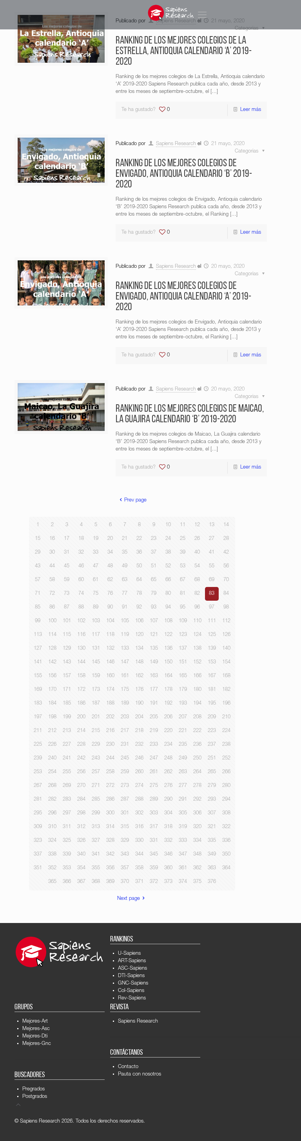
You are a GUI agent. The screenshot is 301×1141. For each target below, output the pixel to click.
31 (66, 552)
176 (139, 689)
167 (212, 676)
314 (110, 827)
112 (226, 621)
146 (110, 662)
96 (197, 607)
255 (67, 772)
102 (81, 621)
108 (168, 621)
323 (38, 840)
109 (183, 621)
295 (38, 813)
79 (153, 593)
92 (139, 607)
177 (154, 689)
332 (168, 840)
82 (197, 593)
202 (110, 717)
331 (154, 840)
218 (139, 731)
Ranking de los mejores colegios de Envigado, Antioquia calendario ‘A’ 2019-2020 (183, 297)
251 (212, 758)
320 (197, 827)
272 (110, 786)
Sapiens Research (176, 144)
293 (212, 799)
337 (38, 854)
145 (96, 662)
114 (52, 635)
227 (67, 744)
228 (81, 744)
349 (212, 854)
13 (211, 525)
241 (67, 758)
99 (37, 621)
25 (182, 538)
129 (67, 648)
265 (212, 772)
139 (212, 648)
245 (125, 758)
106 (139, 621)
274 (139, 786)
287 (125, 799)
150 (168, 662)
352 (52, 868)
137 (183, 648)
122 (168, 635)
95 (182, 607)
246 (139, 758)
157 (67, 676)
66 (168, 580)
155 (38, 676)
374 (183, 882)
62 (110, 580)
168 (226, 676)
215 (96, 731)
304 (168, 813)
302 (139, 813)
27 (211, 538)
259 (125, 772)
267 (38, 786)
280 (226, 786)
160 (110, 676)
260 (139, 772)
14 (226, 525)
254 (52, 772)
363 (212, 868)
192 (168, 703)
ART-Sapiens (132, 961)
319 (183, 827)
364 (226, 868)
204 (139, 717)
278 (197, 786)
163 (154, 676)
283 (67, 799)
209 (212, 717)
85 (37, 607)
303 (154, 813)
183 (38, 703)
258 (110, 772)
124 (197, 635)
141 (38, 662)
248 (168, 758)
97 (211, 607)
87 (66, 607)
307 (212, 813)
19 (95, 538)
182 (226, 689)
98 (226, 607)
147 (125, 662)
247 (154, 758)
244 (110, 758)
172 (81, 689)
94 (168, 607)
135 (154, 648)
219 (154, 731)
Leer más (250, 110)
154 (226, 662)
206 (168, 717)
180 (197, 689)
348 (197, 854)
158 (81, 676)
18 (81, 538)
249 (183, 758)
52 (168, 566)
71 (37, 593)
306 (197, 813)
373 (168, 882)
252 (226, 758)
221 (183, 731)
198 (52, 717)
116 (81, 635)
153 (212, 662)
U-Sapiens (129, 953)
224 (226, 731)
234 (168, 744)
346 (168, 854)
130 (81, 648)
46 (81, 566)
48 (110, 566)
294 (226, 799)
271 (96, 786)
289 (154, 799)
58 (52, 580)
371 (139, 882)
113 (38, 635)
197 (38, 717)
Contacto (128, 1067)
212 (52, 731)
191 (154, 703)
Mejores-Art (35, 1021)
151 (183, 662)
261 (154, 772)
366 (67, 882)
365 (52, 882)
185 (67, 703)
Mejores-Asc (36, 1029)
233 (154, 744)
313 (96, 827)
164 (168, 676)
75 (95, 593)
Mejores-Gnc (36, 1044)
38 (168, 552)
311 (67, 827)
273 (125, 786)
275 (154, 786)
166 (197, 676)
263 (183, 772)
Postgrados (34, 1096)
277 (183, 786)
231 (125, 744)
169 (38, 689)
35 (124, 552)
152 (197, 662)
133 (125, 648)
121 (154, 635)
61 (95, 580)
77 (124, 593)
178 (168, 689)
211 (38, 731)
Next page (128, 898)
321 (212, 827)
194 (197, 703)
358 (139, 868)
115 (67, 635)
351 (38, 868)
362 (197, 868)
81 (182, 593)
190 (139, 703)
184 (52, 703)
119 (125, 635)
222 (197, 731)
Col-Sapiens (131, 991)
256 (81, 772)
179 (183, 689)
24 (168, 538)
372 (154, 882)
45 (66, 566)
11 (182, 525)
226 (52, 744)
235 (183, 744)
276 (168, 786)
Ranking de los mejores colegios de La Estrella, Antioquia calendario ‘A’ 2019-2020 (184, 51)
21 (124, 538)
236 (197, 744)
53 (182, 566)
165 (183, 676)
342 (110, 854)
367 (81, 882)
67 (182, 580)
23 (153, 538)
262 (168, 772)
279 (212, 786)
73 (66, 593)
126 (226, 635)
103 (96, 621)
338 (52, 854)
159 (96, 676)
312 (81, 827)
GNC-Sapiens (133, 983)
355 (96, 868)
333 (183, 840)
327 (96, 840)
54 (197, 566)
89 (95, 607)
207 (183, 717)
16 (52, 538)
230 (110, 744)
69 (211, 580)
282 (52, 799)
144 (81, 662)
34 (110, 552)
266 (226, 772)
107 (154, 621)
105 (125, 621)
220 (168, 731)
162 (139, 676)
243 (96, 758)
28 (226, 538)
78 (139, 593)
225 (38, 744)
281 (38, 799)
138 (197, 648)
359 (154, 868)
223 (212, 731)
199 (67, 717)
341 (96, 854)
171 (67, 689)
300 (110, 813)
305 (183, 813)
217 (125, 731)
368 (96, 882)
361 (183, 868)
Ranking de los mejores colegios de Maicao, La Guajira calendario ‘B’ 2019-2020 (190, 414)
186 (81, 703)
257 (96, 772)
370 (125, 882)
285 (96, 799)
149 (154, 662)
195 (212, 703)
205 (154, 717)
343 (125, 854)
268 (52, 786)
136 (168, 648)
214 (81, 731)
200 (81, 717)
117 (96, 635)
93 (153, 607)
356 (110, 868)
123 (183, 635)
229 (96, 744)
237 (212, 744)
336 (226, 840)
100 (52, 621)
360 (168, 868)
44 (52, 566)
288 (139, 799)
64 (139, 580)
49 (124, 566)
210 (226, 717)
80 (168, 593)
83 (211, 593)
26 (197, 538)
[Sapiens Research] (170, 12)
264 (197, 772)
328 (110, 840)
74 (81, 593)
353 (67, 868)
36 (139, 552)
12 (197, 525)
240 (52, 758)
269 (67, 786)
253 (38, 772)
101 (67, 621)
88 (81, 607)
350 (226, 854)
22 (139, 538)
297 (67, 813)
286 (110, 799)
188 (110, 703)
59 (66, 580)
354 (81, 868)
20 (110, 538)
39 (182, 552)
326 (81, 840)
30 (52, 552)
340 (81, 854)
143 (67, 662)
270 (81, 786)
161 (125, 676)
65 (153, 580)
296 (52, 813)
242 (81, 758)
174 (110, 689)
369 (110, 882)
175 (125, 689)
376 (212, 882)
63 (124, 580)
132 (110, 648)
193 (183, 703)
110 (197, 621)
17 (66, 538)
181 (212, 689)
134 (139, 648)
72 (52, 593)
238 (226, 744)
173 (96, 689)
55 (211, 566)
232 (139, 744)
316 (139, 827)
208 (197, 717)
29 (37, 552)
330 (139, 840)
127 (38, 648)
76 (110, 593)
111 (212, 621)
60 (81, 580)
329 (125, 840)
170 (52, 689)
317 (154, 827)
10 (168, 525)
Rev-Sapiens (132, 998)
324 (52, 840)
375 (197, 882)
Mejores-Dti (34, 1036)
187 (96, 703)
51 (153, 566)
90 (110, 607)
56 (226, 566)
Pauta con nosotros (139, 1074)
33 (95, 552)
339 (67, 854)
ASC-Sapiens (132, 968)
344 (139, 854)
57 (37, 580)
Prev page (135, 500)
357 (125, 868)
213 (67, 731)
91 (124, 607)
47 (95, 566)
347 (183, 854)
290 (168, 799)
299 (96, 813)
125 (212, 635)
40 (197, 552)
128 (52, 648)
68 (197, 580)
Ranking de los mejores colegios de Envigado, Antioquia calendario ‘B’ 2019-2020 (184, 174)
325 (67, 840)
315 (125, 827)
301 (125, 813)
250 (197, 758)
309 (38, 827)
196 (226, 703)
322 (226, 827)
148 (139, 662)
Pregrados (33, 1089)
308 (226, 813)
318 (168, 827)
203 (125, 717)
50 (139, 566)
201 (96, 717)
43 (37, 566)
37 (153, 552)
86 (52, 607)
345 (154, 854)
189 (125, 703)
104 (110, 621)
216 (110, 731)
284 (81, 799)
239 (38, 758)
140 (226, 648)
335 (212, 840)
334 (197, 840)
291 (183, 799)
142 (52, 662)
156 (52, 676)
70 (226, 580)
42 (226, 552)
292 (197, 799)
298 (81, 813)
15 (37, 538)
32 (81, 552)
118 (110, 635)
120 (139, 635)
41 (211, 552)
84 (226, 593)
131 (96, 648)
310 (52, 827)
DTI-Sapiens (131, 976)
